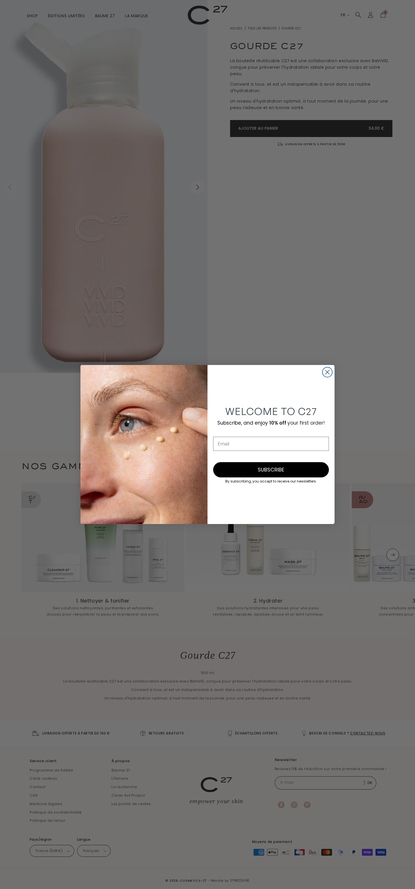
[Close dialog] (327, 372)
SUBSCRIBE (271, 469)
